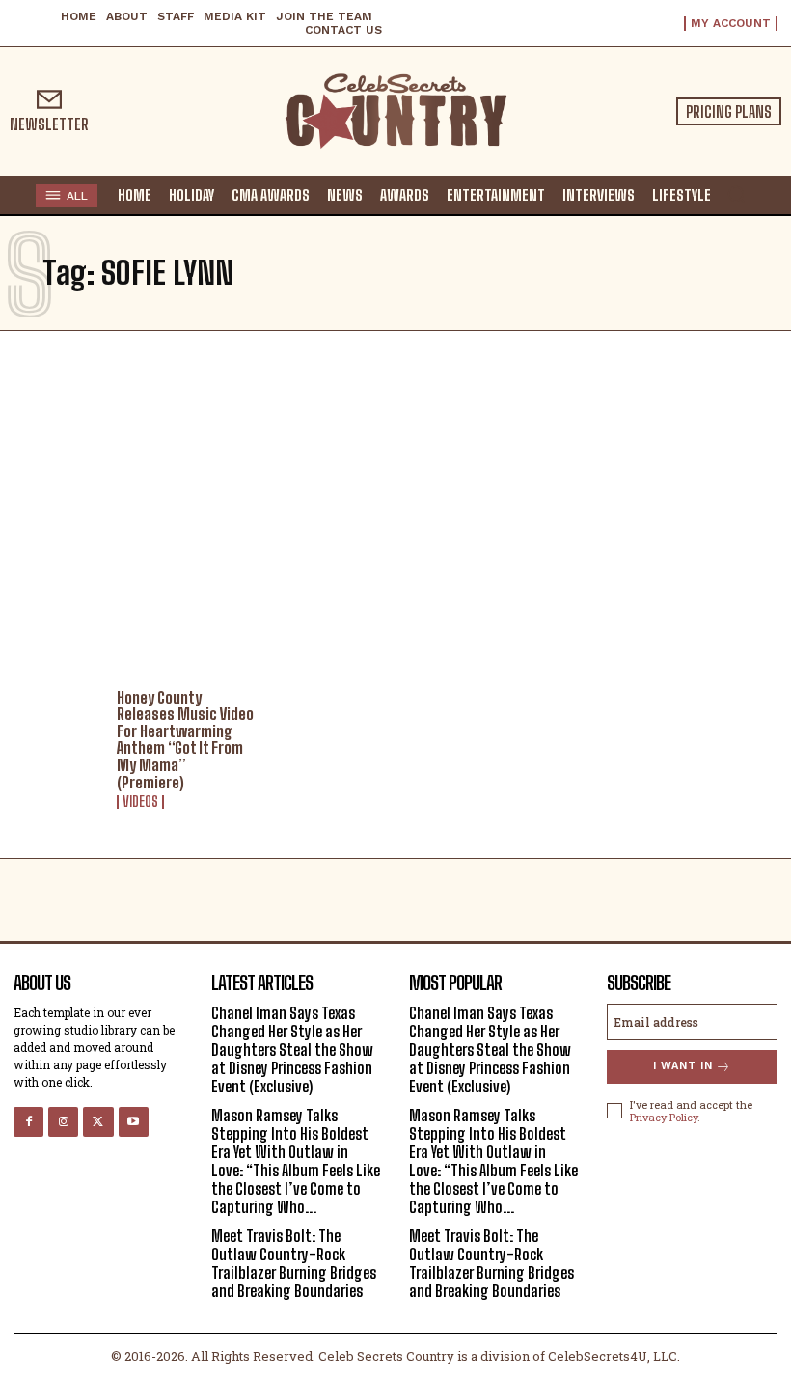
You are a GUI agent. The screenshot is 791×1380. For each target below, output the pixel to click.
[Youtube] (134, 1122)
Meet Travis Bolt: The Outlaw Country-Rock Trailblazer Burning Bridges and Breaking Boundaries (293, 1264)
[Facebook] (28, 1122)
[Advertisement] (395, 505)
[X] (98, 1122)
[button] (736, 194)
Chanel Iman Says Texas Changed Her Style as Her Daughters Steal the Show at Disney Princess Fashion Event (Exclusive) (292, 1050)
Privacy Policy (663, 1117)
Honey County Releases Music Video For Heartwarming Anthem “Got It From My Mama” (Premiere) (185, 739)
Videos (140, 802)
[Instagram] (63, 1122)
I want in (683, 1066)
